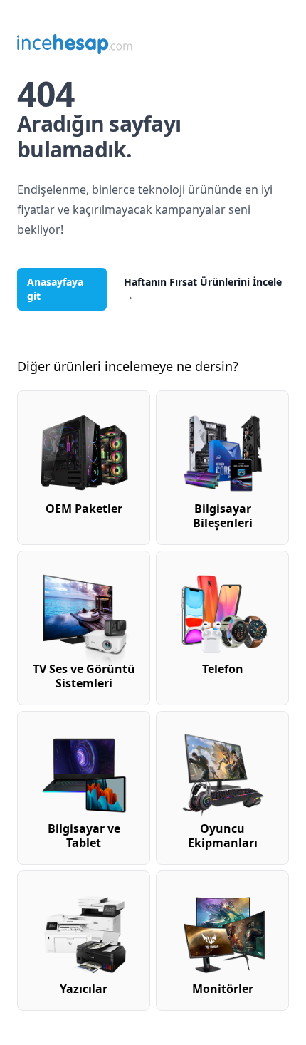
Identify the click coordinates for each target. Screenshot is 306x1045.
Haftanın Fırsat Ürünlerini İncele (203, 289)
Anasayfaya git (55, 289)
